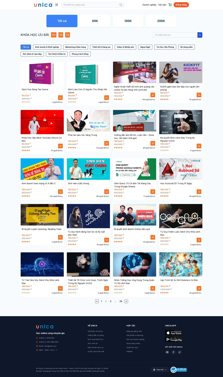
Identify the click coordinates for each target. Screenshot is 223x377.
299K (161, 21)
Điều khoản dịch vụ (95, 347)
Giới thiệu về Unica (95, 331)
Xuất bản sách (132, 347)
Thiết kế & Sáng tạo (101, 47)
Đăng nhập (181, 4)
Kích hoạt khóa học (95, 339)
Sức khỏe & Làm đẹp (32, 54)
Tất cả (62, 21)
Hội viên (162, 4)
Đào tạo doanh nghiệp (135, 339)
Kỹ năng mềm (186, 47)
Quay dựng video (133, 343)
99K (95, 21)
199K (128, 21)
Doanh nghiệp (149, 4)
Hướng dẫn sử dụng (96, 335)
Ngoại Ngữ (145, 47)
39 (121, 301)
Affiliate (129, 351)
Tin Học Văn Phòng (165, 47)
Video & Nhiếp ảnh (125, 47)
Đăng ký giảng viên (134, 331)
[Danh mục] (56, 4)
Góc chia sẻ (93, 343)
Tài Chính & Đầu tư (56, 54)
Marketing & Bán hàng (75, 47)
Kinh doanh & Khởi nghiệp (47, 47)
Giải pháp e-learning (134, 335)
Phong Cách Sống (80, 54)
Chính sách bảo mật (96, 351)
